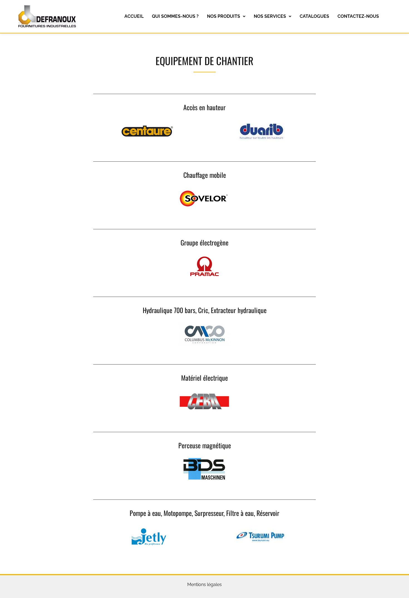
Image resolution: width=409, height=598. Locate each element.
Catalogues (314, 16)
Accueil (134, 16)
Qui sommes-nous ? (175, 16)
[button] (226, 16)
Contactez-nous (358, 16)
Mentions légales (204, 584)
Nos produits (223, 16)
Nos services (270, 16)
